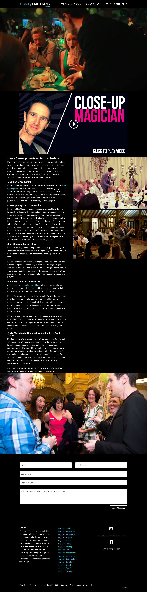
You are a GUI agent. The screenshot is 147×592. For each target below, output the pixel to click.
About (107, 4)
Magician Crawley (65, 571)
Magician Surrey (64, 543)
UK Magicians (91, 4)
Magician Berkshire (66, 562)
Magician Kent (63, 549)
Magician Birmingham (67, 534)
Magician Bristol (64, 540)
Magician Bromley (65, 565)
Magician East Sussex (66, 556)
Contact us (121, 4)
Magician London (65, 528)
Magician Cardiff (64, 568)
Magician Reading (65, 546)
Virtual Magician (71, 4)
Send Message (118, 508)
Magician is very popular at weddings (24, 285)
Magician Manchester (67, 531)
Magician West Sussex (67, 552)
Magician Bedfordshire (67, 559)
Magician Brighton (65, 537)
